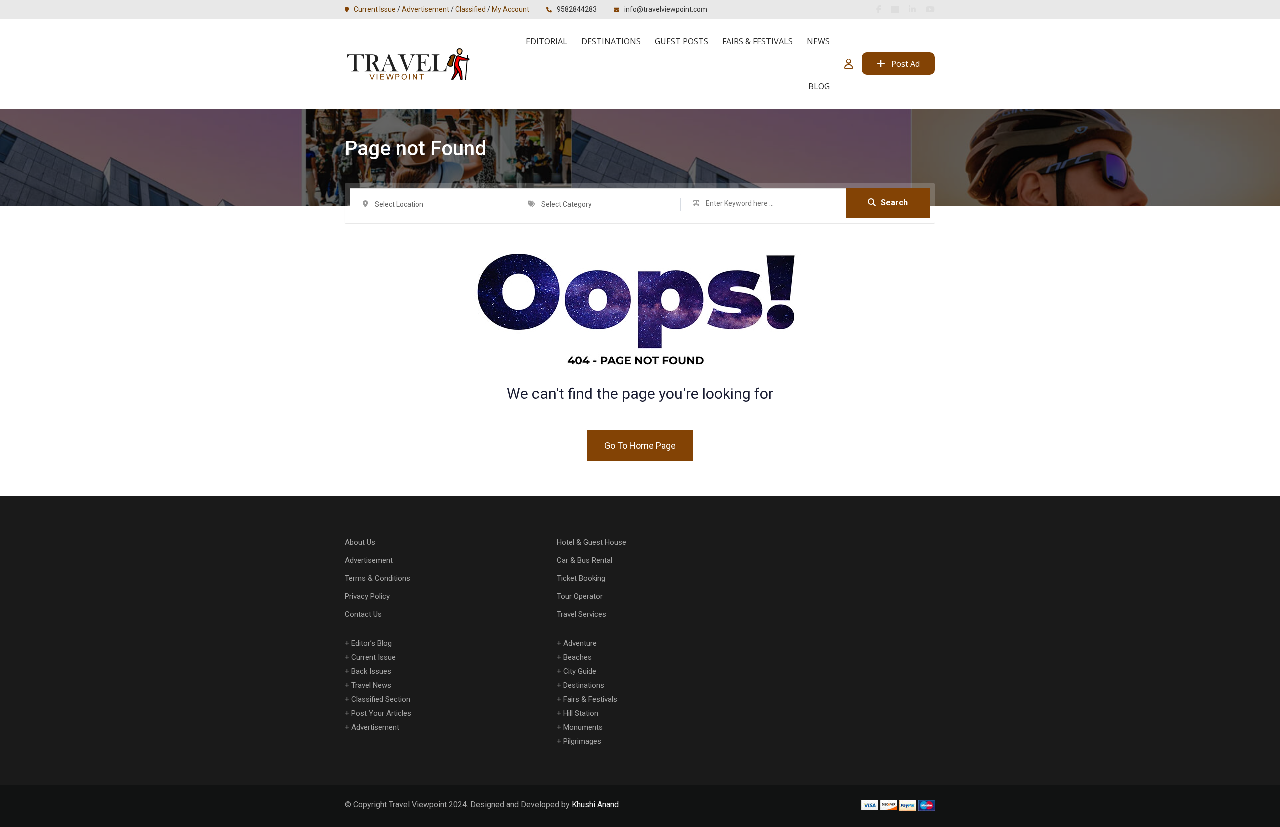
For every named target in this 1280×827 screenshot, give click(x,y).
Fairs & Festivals (757, 41)
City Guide (580, 671)
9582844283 (577, 9)
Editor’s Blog (372, 643)
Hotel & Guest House (591, 542)
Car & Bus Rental (584, 560)
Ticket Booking (581, 578)
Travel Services (581, 614)
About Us (360, 542)
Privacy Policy (367, 596)
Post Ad (906, 63)
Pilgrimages (583, 741)
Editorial (547, 41)
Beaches (578, 657)
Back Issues (372, 671)
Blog (819, 86)
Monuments (583, 727)
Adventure (580, 643)
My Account (511, 9)
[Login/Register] (849, 64)
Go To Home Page (640, 445)
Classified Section (381, 699)
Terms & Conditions (377, 578)
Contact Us (363, 614)
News (818, 41)
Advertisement (426, 9)
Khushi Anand (595, 804)
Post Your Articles (382, 713)
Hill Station (581, 713)
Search (894, 202)
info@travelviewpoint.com (666, 9)
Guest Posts (681, 41)
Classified (471, 9)
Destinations (611, 41)
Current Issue (375, 9)
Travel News (372, 685)
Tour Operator (580, 596)
